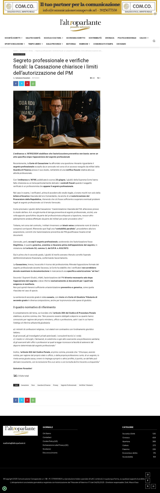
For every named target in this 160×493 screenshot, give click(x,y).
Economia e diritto (26, 51)
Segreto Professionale (68, 385)
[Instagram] (148, 474)
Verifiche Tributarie (86, 385)
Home (15, 51)
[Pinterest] (27, 83)
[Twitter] (21, 83)
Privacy (55, 385)
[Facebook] (15, 83)
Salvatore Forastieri (23, 78)
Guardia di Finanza (44, 385)
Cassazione (25, 385)
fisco (33, 385)
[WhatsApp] (33, 83)
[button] (154, 41)
